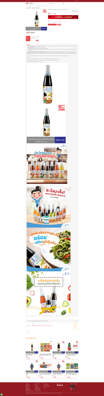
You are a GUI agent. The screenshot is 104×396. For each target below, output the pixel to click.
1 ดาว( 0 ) (50, 325)
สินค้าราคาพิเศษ (28, 386)
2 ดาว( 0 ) (47, 325)
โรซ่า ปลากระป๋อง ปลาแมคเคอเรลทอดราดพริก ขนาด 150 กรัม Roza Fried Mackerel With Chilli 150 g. (45, 374)
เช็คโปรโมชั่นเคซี (28, 388)
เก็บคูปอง (37, 40)
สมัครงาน (45, 387)
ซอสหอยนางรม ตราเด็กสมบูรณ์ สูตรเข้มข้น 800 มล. (58, 354)
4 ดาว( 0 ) (40, 325)
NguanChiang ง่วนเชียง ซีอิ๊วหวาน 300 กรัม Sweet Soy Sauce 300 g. (31, 354)
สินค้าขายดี (27, 387)
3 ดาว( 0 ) (44, 325)
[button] (27, 1)
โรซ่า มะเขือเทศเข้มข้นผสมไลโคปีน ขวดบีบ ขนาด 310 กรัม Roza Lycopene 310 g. (71, 354)
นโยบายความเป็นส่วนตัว (47, 386)
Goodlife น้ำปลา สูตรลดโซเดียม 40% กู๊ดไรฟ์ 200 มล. (31, 373)
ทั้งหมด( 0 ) (33, 325)
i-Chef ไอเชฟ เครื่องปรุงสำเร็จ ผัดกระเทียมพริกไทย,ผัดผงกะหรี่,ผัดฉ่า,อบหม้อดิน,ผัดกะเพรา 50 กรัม (45, 354)
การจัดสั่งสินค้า (36, 387)
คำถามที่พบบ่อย (36, 386)
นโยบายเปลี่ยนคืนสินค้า (38, 388)
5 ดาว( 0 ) (37, 325)
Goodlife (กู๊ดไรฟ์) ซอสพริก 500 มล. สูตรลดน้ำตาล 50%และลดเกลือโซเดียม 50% (58, 373)
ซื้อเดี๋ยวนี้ (59, 24)
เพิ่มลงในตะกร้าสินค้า (52, 24)
